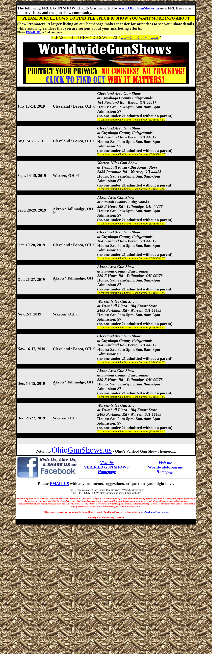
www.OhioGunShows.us (139, 8)
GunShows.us (90, 449)
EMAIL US (33, 32)
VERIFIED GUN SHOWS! (107, 467)
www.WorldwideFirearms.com (154, 512)
